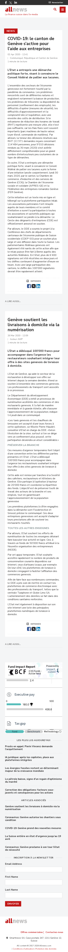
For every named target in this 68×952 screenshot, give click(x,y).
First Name (11, 876)
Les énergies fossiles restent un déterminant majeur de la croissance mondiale (32, 769)
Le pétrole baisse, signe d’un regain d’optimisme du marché (33, 780)
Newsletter (57, 2)
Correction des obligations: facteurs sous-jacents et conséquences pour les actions (29, 791)
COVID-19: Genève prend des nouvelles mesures (33, 828)
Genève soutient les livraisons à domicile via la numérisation (32, 808)
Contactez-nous (54, 932)
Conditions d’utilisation (23, 949)
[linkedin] (38, 285)
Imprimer (36, 281)
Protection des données (45, 949)
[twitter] (34, 285)
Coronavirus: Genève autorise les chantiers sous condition (33, 819)
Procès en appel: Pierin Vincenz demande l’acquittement (29, 748)
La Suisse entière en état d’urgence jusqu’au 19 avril (33, 837)
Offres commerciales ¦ (32, 932)
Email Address (13, 864)
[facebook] (29, 285)
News (11, 31)
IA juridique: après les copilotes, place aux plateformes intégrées (29, 759)
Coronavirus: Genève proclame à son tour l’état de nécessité (32, 848)
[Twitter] (10, 3)
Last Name (11, 889)
